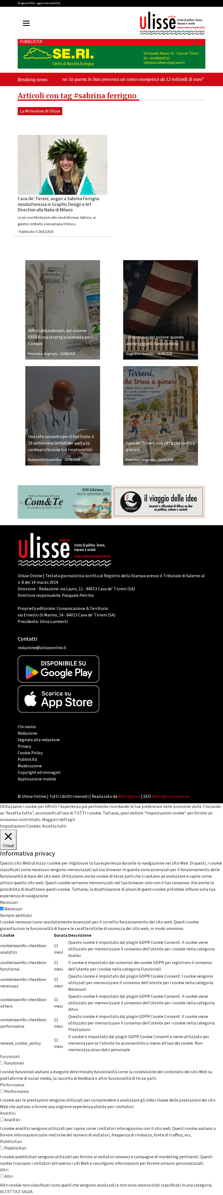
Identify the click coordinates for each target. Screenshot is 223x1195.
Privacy (24, 746)
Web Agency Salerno (170, 796)
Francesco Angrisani (42, 353)
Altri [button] (4, 1170)
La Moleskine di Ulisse (40, 111)
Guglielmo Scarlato (140, 353)
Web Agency (129, 796)
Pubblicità (27, 759)
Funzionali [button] (10, 1057)
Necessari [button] (9, 902)
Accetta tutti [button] (54, 826)
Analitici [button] (8, 1113)
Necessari (13, 909)
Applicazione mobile (37, 779)
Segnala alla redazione (39, 740)
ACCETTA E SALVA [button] (16, 1192)
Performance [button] (12, 1085)
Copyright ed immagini (39, 773)
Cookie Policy (30, 753)
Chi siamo (27, 727)
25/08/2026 (67, 353)
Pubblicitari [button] (11, 1142)
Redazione (27, 733)
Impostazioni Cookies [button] (20, 826)
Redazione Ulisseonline (45, 459)
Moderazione (30, 766)
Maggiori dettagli (58, 820)
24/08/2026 (164, 353)
